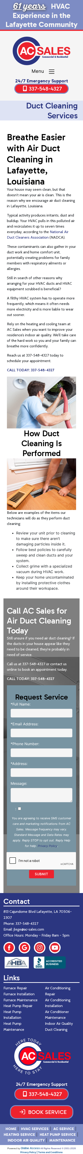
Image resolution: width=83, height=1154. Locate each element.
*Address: (19, 763)
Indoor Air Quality (26, 1140)
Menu (40, 71)
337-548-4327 (45, 88)
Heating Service (19, 1134)
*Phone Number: (25, 743)
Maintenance (62, 1140)
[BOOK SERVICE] (41, 1117)
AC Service (63, 1129)
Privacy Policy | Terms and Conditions (41, 1152)
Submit (41, 874)
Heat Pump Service (58, 1134)
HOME (11, 1129)
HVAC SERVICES (35, 1129)
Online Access (30, 1148)
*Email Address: (24, 724)
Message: (19, 783)
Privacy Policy (47, 846)
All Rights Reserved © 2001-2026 (58, 1148)
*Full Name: (20, 704)
